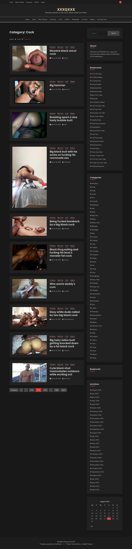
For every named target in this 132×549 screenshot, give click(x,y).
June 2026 (95, 397)
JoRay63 (66, 228)
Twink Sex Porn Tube (99, 163)
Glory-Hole (95, 280)
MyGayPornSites (98, 141)
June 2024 (95, 483)
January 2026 (96, 415)
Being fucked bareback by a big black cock (65, 223)
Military (94, 322)
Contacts (29, 2)
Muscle (94, 329)
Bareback (95, 205)
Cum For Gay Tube (98, 106)
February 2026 (97, 411)
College (94, 247)
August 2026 (96, 390)
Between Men (97, 91)
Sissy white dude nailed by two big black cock (65, 313)
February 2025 (97, 454)
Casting (94, 240)
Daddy (94, 258)
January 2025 (96, 458)
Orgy (93, 333)
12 (101, 513)
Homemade (96, 294)
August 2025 (96, 433)
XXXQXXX (66, 9)
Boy (93, 233)
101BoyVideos (97, 77)
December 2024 (97, 461)
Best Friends (19, 2)
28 (109, 519)
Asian (94, 194)
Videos (92, 19)
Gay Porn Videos (98, 116)
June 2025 (95, 440)
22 (113, 516)
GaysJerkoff (96, 127)
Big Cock (60, 47)
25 (96, 519)
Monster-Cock (97, 326)
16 (117, 513)
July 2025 (95, 436)
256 (31, 390)
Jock (93, 304)
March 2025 (96, 451)
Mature (94, 319)
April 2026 (95, 404)
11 (96, 513)
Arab (93, 191)
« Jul (91, 526)
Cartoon (95, 237)
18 (96, 516)
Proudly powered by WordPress (51, 544)
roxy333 (66, 291)
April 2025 (95, 447)
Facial (94, 262)
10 (92, 513)
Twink (94, 347)
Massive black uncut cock (63, 52)
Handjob (95, 290)
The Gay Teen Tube (99, 159)
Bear (93, 212)
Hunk (94, 297)
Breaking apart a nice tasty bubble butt (63, 118)
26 (101, 519)
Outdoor (95, 336)
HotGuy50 (67, 162)
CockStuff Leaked (98, 102)
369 (56, 390)
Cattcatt (66, 350)
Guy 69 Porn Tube (98, 131)
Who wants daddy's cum (62, 285)
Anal (93, 187)
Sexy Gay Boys (97, 152)
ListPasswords (97, 138)
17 (92, 516)
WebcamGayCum (98, 166)
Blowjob (95, 226)
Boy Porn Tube (97, 95)
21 (109, 516)
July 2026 (95, 394)
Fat (93, 265)
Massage (95, 312)
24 (92, 519)
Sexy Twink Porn (98, 155)
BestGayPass (97, 88)
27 (105, 519)
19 (101, 516)
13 (105, 513)
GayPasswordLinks (98, 123)
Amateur (53, 47)
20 (105, 516)
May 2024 (95, 486)
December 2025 (97, 418)
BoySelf (95, 99)
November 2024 (97, 465)
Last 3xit (95, 134)
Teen (94, 344)
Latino (94, 308)
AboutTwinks (96, 84)
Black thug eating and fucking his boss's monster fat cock (64, 253)
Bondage (95, 230)
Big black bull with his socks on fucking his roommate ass (63, 155)
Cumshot (95, 255)
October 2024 (97, 468)
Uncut (94, 351)
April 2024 (95, 490)
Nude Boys (96, 148)
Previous (14, 390)
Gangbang (95, 276)
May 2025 (95, 443)
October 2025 (97, 426)
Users (43, 2)
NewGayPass (97, 145)
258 (45, 390)
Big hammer (57, 85)
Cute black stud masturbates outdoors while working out (64, 371)
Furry (93, 272)
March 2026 (96, 408)
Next (63, 390)
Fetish (94, 269)
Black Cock (96, 223)
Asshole (95, 201)
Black (94, 219)
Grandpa (95, 283)
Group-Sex (95, 287)
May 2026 (95, 401)
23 (117, 516)
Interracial (95, 301)
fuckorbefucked (69, 319)
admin (66, 58)
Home (27, 19)
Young (94, 358)
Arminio (66, 260)
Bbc (93, 208)
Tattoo (94, 340)
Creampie (95, 251)
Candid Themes (87, 544)
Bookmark (75, 19)
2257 (11, 2)
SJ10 (65, 124)
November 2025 (97, 422)
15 (113, 513)
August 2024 (96, 475)
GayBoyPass (96, 120)
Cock (66, 47)
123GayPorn (96, 81)
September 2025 (98, 429)
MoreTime (67, 378)
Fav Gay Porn (102, 19)
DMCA (36, 2)
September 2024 (98, 472)
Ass (93, 198)
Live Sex (84, 19)
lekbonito (67, 89)
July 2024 (95, 479)
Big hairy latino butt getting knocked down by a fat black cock (64, 343)
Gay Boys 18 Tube (98, 113)
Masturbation (96, 315)
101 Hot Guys (97, 74)
